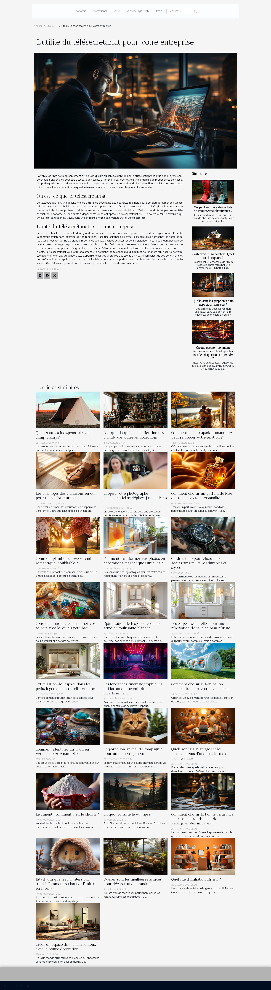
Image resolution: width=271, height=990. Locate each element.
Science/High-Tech (137, 11)
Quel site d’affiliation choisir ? (196, 879)
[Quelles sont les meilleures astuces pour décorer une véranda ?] (135, 856)
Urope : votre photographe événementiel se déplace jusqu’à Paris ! (135, 498)
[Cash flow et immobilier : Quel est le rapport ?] (213, 238)
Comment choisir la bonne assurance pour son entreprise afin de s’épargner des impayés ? (202, 819)
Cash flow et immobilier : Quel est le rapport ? (213, 256)
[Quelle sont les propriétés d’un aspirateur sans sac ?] (213, 285)
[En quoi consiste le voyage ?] (135, 791)
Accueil (38, 25)
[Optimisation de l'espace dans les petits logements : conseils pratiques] (68, 661)
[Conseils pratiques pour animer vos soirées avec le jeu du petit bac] (68, 600)
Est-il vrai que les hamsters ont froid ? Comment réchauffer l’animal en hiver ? (66, 884)
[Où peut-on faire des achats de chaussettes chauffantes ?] (213, 192)
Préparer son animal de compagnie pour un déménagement (133, 751)
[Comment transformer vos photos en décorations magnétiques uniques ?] (135, 535)
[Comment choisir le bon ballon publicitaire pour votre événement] (203, 661)
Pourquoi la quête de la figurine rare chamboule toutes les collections (134, 434)
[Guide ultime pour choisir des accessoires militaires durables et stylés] (203, 535)
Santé (116, 11)
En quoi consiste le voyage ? (127, 814)
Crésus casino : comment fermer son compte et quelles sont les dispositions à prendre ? (213, 353)
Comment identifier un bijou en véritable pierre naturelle (62, 751)
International (99, 11)
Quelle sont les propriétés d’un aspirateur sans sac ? (213, 302)
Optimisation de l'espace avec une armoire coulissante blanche (131, 625)
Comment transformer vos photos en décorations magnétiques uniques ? (134, 560)
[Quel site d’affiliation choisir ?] (203, 856)
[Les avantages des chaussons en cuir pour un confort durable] (68, 470)
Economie (80, 11)
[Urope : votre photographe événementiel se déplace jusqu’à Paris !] (135, 470)
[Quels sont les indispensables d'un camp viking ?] (68, 409)
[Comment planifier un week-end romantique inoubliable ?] (68, 535)
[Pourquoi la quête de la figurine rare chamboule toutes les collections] (135, 409)
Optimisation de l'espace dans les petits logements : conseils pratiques (66, 686)
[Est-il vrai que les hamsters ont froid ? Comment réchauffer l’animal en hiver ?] (68, 856)
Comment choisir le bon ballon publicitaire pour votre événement (200, 686)
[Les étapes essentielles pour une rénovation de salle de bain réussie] (203, 600)
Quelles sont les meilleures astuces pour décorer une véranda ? (132, 881)
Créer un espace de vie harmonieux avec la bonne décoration (66, 946)
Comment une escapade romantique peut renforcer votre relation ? (201, 434)
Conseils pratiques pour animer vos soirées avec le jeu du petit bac (66, 625)
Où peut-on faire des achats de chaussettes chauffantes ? (213, 209)
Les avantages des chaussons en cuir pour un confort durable (66, 495)
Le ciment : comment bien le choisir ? (67, 814)
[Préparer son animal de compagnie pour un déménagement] (135, 726)
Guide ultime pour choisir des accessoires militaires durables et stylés (198, 563)
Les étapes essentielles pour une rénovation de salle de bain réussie (200, 625)
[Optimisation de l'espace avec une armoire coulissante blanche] (135, 600)
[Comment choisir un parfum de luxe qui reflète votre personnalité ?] (203, 470)
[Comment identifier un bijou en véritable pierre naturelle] (68, 726)
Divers (158, 11)
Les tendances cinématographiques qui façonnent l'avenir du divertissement (133, 688)
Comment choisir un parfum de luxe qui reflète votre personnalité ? (201, 495)
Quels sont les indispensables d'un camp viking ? (64, 434)
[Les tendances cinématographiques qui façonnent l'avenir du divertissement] (135, 661)
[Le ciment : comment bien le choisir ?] (68, 791)
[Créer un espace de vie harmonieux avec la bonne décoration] (68, 921)
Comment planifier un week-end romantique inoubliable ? (63, 560)
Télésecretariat (122, 210)
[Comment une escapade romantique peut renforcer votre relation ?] (203, 409)
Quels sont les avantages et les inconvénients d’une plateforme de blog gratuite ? (200, 753)
